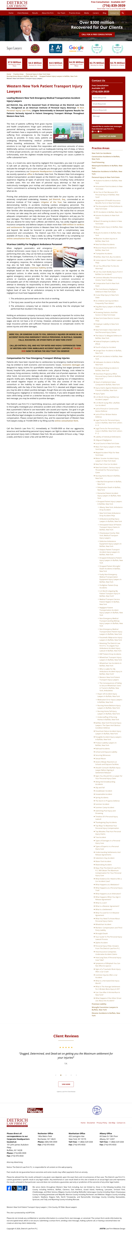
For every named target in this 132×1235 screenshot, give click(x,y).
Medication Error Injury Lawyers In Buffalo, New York (109, 701)
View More (66, 1084)
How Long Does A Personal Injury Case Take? (108, 958)
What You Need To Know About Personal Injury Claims (107, 919)
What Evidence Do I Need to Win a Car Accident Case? (108, 880)
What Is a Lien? (101, 903)
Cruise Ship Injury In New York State (107, 296)
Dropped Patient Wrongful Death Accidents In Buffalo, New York (110, 568)
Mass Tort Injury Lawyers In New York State (107, 448)
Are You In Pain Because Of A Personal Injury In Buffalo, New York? (107, 194)
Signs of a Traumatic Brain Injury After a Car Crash (108, 970)
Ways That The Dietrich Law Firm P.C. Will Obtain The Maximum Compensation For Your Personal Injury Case (108, 872)
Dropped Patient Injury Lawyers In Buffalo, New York (109, 502)
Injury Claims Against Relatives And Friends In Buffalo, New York (108, 389)
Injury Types (100, 394)
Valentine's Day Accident (104, 858)
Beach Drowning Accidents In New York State (108, 222)
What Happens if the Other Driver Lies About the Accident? (108, 999)
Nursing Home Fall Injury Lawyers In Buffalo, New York (108, 712)
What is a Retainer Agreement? (107, 906)
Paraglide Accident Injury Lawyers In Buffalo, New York (108, 738)
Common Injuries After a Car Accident (106, 976)
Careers (96, 13)
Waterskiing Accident (103, 865)
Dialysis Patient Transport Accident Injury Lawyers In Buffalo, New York (110, 552)
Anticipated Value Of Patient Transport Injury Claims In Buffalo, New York (110, 527)
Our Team (61, 13)
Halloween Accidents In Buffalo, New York (107, 363)
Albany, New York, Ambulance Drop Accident (111, 508)
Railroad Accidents (102, 748)
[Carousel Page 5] (76, 1075)
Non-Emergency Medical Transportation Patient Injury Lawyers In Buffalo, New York (111, 631)
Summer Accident (102, 804)
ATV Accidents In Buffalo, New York (108, 212)
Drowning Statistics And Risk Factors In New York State (106, 313)
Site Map (112, 1123)
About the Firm (48, 13)
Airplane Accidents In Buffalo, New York (108, 181)
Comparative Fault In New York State (107, 284)
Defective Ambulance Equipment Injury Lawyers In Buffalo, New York (110, 543)
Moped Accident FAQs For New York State (107, 453)
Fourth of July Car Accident (105, 347)
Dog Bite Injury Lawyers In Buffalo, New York (108, 307)
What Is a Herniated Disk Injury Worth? (107, 982)
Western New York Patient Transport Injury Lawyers (110, 678)
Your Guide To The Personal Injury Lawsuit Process (108, 938)
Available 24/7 (118, 2)
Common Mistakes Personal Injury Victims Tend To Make (108, 278)
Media (86, 13)
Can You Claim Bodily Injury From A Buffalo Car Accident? (109, 273)
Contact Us (114, 13)
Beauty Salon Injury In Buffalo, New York (108, 228)
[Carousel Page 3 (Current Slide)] (66, 1075)
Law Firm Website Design (112, 1228)
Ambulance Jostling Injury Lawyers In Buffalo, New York (111, 520)
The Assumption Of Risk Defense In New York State (108, 207)
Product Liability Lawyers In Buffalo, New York (106, 744)
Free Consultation (100, 2)
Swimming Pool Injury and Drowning (105, 812)
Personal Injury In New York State (106, 177)
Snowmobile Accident (103, 794)
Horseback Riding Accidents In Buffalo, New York (107, 369)
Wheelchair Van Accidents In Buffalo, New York (110, 664)
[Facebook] (9, 1188)
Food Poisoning (98, 162)
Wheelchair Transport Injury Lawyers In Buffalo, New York (111, 658)
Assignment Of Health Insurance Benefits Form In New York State (107, 201)
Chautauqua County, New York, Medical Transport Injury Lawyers (109, 535)
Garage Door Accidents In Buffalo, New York (108, 351)
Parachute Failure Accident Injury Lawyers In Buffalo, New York (108, 732)
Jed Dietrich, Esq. (57, 199)
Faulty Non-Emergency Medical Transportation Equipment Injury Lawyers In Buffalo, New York (110, 578)
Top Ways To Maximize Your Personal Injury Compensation (107, 827)
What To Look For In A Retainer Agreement (107, 914)
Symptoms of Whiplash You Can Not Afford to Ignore (107, 964)
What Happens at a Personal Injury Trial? (108, 889)
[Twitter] (14, 1188)
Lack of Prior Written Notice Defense (106, 415)
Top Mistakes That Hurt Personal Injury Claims (108, 832)
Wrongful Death (101, 933)
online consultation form (18, 238)
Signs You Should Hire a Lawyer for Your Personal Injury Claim (108, 777)
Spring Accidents (101, 797)
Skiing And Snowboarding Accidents (105, 783)
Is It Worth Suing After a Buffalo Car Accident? (107, 404)
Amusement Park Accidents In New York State (108, 187)
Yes (95, 131)
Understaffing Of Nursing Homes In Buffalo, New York (108, 718)
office (29, 174)
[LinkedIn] (19, 1188)
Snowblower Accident (103, 791)
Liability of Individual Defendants (108, 437)
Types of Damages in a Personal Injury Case (107, 841)
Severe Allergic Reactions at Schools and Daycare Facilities (107, 763)
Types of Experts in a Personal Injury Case (107, 847)
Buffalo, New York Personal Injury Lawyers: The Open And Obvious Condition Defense (108, 725)
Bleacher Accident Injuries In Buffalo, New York (106, 239)
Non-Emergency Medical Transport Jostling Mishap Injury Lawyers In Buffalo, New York (111, 622)
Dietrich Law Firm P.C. (29, 1228)
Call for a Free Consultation (97, 34)
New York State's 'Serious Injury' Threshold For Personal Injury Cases (107, 470)
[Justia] (25, 1188)
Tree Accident (100, 837)
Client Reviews (22, 13)
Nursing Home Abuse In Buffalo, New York (107, 477)
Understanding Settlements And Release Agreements (107, 853)
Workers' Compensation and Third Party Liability (108, 929)
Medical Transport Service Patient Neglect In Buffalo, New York (110, 601)
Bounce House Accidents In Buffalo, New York (106, 249)
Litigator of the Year (51, 202)
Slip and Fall (100, 787)
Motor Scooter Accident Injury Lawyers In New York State (107, 459)
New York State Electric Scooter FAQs (107, 319)
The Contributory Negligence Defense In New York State (106, 290)
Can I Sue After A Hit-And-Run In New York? (107, 993)
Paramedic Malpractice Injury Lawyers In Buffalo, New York (111, 638)
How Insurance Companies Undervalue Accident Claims (106, 953)
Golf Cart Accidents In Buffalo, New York (108, 357)
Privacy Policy (102, 1123)
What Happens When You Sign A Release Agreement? (107, 898)
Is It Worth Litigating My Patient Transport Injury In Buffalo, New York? (110, 593)
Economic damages (71, 365)
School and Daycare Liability (106, 752)
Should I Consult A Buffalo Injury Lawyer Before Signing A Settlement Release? (107, 770)
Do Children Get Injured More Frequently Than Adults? (106, 302)
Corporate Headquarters (41, 171)
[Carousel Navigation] (66, 1075)
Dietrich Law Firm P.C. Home (17, 5)
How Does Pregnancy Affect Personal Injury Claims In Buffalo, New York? (108, 376)
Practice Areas (74, 13)
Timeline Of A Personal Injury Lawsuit (106, 817)
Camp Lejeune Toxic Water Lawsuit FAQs (108, 261)
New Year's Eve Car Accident (106, 464)
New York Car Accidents (101, 153)
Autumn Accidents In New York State (107, 216)
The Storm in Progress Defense (107, 801)
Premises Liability (99, 1004)
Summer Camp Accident (104, 807)
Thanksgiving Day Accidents (106, 822)
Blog (104, 13)
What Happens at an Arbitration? (108, 894)
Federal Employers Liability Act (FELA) (107, 342)
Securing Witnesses (103, 755)
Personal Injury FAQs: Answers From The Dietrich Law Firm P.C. (107, 947)
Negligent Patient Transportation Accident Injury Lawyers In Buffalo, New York (111, 611)
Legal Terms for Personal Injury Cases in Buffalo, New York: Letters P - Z (108, 431)
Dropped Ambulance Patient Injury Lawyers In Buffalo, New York (111, 560)
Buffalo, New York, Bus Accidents (108, 257)
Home (11, 13)
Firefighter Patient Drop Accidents (109, 586)
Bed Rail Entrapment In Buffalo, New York (109, 482)
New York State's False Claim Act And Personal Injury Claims (107, 331)
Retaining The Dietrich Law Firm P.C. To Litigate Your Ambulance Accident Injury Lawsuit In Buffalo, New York (110, 647)
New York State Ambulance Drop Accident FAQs (110, 514)
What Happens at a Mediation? (107, 884)
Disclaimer (91, 1123)
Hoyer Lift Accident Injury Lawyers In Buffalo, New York (108, 695)
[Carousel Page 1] (55, 1075)
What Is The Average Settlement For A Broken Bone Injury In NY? (107, 987)
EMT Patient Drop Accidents (110, 654)
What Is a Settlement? (103, 909)
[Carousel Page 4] (71, 1075)
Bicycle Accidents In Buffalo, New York (108, 234)
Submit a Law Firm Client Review (66, 1091)
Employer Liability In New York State (107, 325)
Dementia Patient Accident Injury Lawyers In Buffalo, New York (109, 495)
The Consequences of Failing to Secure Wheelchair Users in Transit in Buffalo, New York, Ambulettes (111, 687)
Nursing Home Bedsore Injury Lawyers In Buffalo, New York (109, 706)
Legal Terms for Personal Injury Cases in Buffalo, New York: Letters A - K (108, 422)
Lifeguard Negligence (103, 440)
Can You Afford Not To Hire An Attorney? (107, 267)
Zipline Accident (101, 942)
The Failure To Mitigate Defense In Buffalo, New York (108, 336)
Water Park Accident (103, 861)
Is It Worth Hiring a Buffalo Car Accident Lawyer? (107, 398)
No (101, 131)
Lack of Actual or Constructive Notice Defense (106, 409)
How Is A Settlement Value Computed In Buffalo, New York (107, 383)
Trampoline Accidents (103, 253)
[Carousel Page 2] (60, 1075)
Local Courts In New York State (107, 443)
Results (35, 13)
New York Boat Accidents (105, 244)
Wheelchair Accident (103, 924)
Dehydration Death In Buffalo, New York (109, 488)
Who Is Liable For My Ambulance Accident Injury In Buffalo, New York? (111, 671)
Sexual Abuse (100, 758)
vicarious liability (38, 267)
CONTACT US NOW (107, 136)
